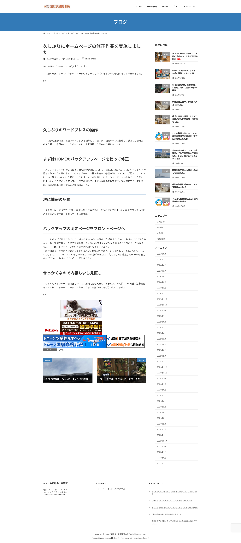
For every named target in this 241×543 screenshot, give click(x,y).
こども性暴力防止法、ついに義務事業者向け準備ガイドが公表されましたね (185, 136)
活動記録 (161, 239)
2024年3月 (161, 418)
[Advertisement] (94, 105)
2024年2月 (161, 423)
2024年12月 (162, 367)
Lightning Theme (120, 538)
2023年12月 (162, 435)
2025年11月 (162, 305)
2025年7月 (161, 327)
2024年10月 (162, 378)
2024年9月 (161, 384)
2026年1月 (161, 293)
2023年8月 (161, 457)
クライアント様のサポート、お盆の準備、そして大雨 (172, 501)
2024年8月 (161, 390)
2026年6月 (161, 265)
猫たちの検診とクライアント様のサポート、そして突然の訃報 (185, 56)
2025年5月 (161, 338)
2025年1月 (161, 361)
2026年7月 (161, 259)
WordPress (105, 538)
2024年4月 (161, 412)
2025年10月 (162, 310)
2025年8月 (161, 322)
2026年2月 (161, 288)
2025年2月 (161, 355)
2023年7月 (161, 463)
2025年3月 (161, 350)
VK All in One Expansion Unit (138, 538)
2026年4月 (161, 276)
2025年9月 (161, 316)
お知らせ (161, 221)
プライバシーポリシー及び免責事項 (111, 489)
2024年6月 (161, 401)
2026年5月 (161, 270)
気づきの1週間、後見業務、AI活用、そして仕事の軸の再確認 (185, 87)
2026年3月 (161, 282)
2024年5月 (161, 407)
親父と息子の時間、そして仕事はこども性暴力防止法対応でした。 (185, 119)
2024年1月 (161, 429)
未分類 (160, 233)
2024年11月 (162, 372)
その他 (60, 350)
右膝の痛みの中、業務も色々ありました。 (167, 514)
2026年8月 (161, 254)
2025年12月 (162, 299)
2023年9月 (161, 452)
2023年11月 (162, 440)
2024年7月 (161, 395)
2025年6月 (161, 333)
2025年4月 (161, 344)
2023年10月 (162, 446)
